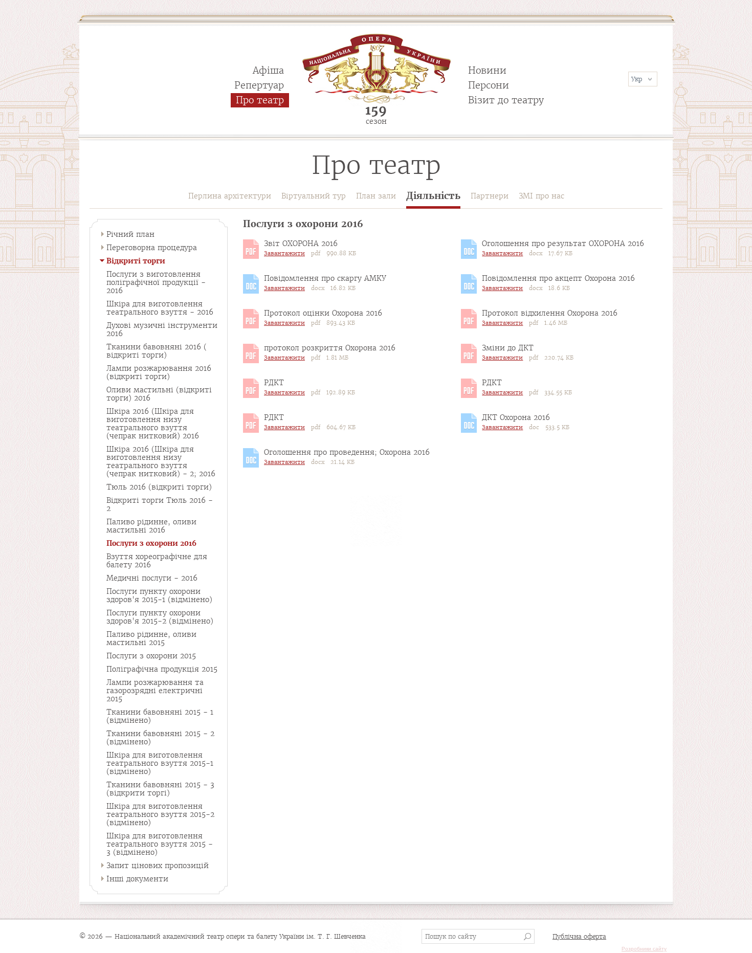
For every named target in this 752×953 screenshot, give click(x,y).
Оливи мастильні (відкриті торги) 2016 (159, 394)
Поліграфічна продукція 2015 (161, 669)
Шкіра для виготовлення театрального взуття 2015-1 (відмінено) (159, 763)
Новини (487, 70)
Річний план (130, 234)
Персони (488, 85)
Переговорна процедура (151, 247)
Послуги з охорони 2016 (151, 543)
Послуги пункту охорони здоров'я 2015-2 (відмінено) (159, 617)
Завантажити (284, 253)
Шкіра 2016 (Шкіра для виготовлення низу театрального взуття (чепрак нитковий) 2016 (152, 423)
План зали (376, 196)
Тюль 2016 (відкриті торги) (159, 487)
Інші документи (137, 879)
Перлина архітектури (229, 196)
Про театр (260, 100)
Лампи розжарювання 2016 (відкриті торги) (158, 372)
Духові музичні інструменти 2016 (161, 329)
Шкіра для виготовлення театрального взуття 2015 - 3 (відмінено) (159, 844)
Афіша (268, 70)
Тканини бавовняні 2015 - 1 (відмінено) (159, 716)
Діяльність (433, 196)
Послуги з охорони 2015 (151, 655)
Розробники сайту (644, 948)
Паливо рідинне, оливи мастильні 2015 (151, 638)
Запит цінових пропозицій (157, 865)
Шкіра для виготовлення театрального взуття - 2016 (159, 308)
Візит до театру (506, 100)
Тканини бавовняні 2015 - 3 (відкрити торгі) (160, 788)
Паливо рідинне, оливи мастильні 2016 (151, 526)
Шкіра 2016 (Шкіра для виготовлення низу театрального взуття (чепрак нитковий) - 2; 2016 (160, 461)
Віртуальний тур (313, 196)
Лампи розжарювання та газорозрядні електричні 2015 (155, 690)
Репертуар (259, 85)
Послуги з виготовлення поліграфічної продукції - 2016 (156, 282)
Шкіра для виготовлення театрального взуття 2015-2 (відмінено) (160, 814)
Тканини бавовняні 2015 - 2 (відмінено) (160, 737)
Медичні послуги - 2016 (151, 578)
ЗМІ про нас (541, 196)
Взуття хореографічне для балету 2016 (156, 560)
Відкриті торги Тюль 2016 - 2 (159, 504)
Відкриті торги (135, 261)
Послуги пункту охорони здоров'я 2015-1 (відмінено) (159, 595)
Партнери (489, 196)
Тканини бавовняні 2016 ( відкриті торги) (156, 351)
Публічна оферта (579, 936)
